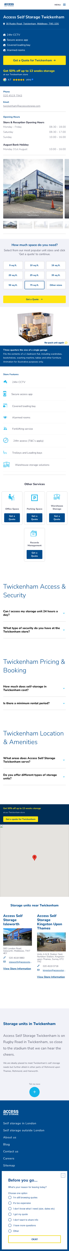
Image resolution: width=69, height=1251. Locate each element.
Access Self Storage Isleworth (12, 920)
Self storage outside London (23, 1130)
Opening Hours (11, 117)
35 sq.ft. (56, 275)
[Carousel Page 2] (26, 225)
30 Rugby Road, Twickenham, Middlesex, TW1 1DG (32, 23)
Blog (6, 1144)
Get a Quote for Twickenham (32, 60)
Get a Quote (12, 518)
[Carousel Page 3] (41, 225)
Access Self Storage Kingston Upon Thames (49, 922)
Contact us (10, 1151)
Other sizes (56, 285)
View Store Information (17, 968)
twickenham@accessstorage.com (21, 106)
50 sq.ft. (13, 285)
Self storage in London (19, 1123)
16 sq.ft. (56, 265)
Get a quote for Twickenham (20, 819)
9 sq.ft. (13, 265)
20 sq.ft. (13, 275)
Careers (8, 1158)
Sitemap (9, 1165)
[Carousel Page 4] (57, 225)
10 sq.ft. (34, 265)
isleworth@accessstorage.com (20, 962)
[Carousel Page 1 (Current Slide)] (11, 225)
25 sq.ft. (34, 275)
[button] (34, 858)
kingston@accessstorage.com (54, 970)
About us (9, 1137)
